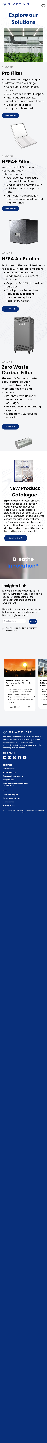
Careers (6, 776)
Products (7, 772)
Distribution (8, 786)
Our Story (7, 769)
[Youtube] (9, 757)
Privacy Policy (9, 805)
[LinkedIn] (4, 757)
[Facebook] (19, 757)
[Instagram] (14, 757)
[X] (24, 757)
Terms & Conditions (11, 798)
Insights (6, 780)
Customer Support (11, 794)
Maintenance (8, 802)
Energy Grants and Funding (15, 783)
